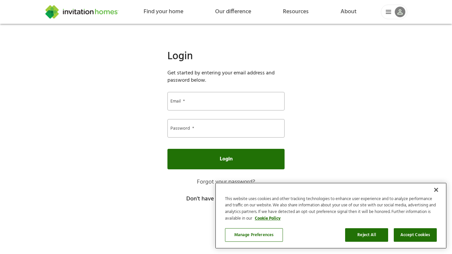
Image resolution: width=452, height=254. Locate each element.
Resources (296, 12)
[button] (394, 12)
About (348, 12)
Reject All (366, 235)
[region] (331, 216)
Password (182, 128)
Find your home (163, 12)
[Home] (82, 12)
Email (177, 101)
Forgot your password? (226, 182)
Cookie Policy (268, 218)
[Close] (436, 190)
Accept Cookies (415, 235)
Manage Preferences (254, 235)
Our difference (233, 12)
